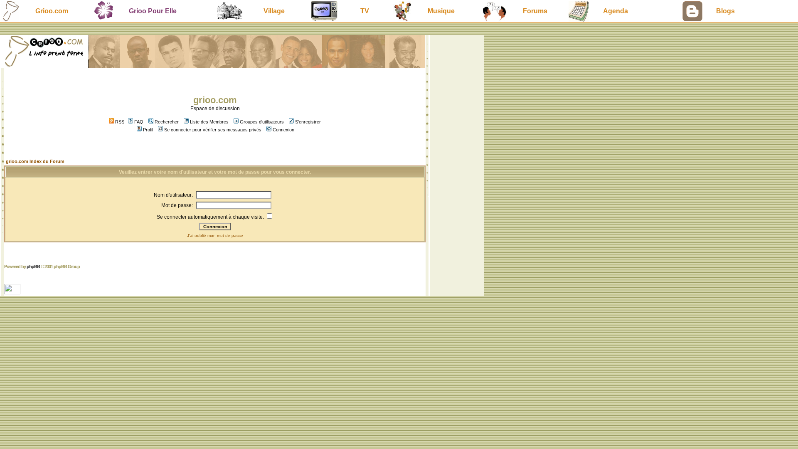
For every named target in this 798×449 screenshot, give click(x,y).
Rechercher (167, 121)
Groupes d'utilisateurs (262, 121)
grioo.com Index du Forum (35, 161)
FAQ (138, 121)
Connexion (283, 129)
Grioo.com (51, 11)
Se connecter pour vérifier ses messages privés (212, 129)
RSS (119, 121)
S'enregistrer (308, 121)
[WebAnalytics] (13, 292)
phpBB (33, 266)
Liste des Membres (209, 121)
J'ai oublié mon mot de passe (215, 235)
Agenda (615, 11)
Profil (148, 129)
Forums (535, 11)
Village (274, 11)
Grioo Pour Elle (153, 11)
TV (364, 11)
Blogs (725, 11)
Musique (441, 11)
